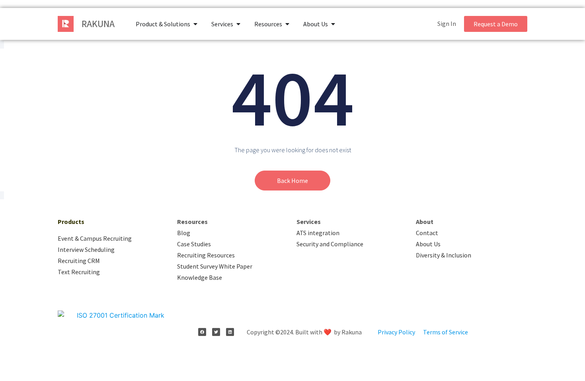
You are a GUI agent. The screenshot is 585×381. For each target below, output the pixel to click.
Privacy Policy (396, 332)
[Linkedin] (230, 332)
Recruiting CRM (79, 261)
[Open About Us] (333, 24)
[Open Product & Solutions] (195, 24)
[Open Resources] (287, 24)
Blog (183, 233)
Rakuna (98, 24)
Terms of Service (445, 332)
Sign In (446, 23)
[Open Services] (238, 24)
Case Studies (194, 244)
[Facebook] (202, 332)
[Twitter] (216, 332)
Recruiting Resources (206, 255)
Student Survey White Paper (214, 266)
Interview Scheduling (86, 249)
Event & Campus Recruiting (95, 238)
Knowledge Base (199, 277)
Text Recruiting (79, 272)
